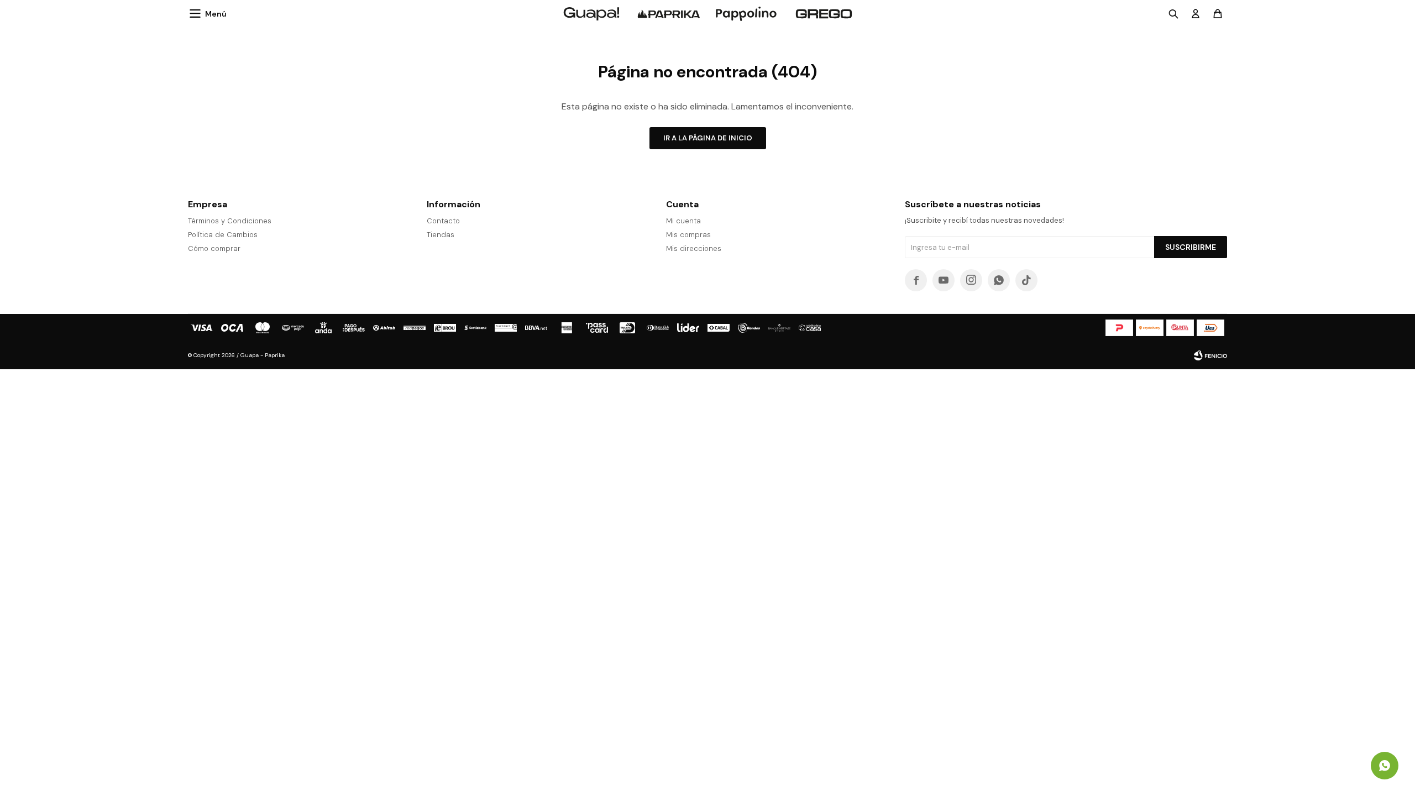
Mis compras (688, 234)
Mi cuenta (683, 221)
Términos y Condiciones (229, 221)
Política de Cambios (223, 234)
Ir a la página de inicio (707, 138)
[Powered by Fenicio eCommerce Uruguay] (1210, 355)
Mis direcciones (693, 248)
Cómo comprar (214, 248)
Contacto (443, 221)
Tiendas (440, 234)
